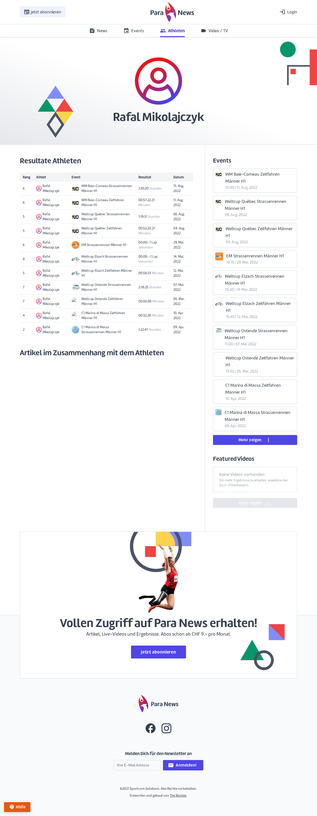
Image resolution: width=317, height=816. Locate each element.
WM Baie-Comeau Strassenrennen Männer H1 (106, 188)
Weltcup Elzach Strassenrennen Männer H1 (104, 259)
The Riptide (178, 795)
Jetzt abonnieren (158, 652)
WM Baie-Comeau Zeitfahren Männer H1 (102, 202)
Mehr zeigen (254, 440)
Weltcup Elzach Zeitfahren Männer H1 (106, 273)
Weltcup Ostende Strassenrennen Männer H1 (106, 287)
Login (288, 12)
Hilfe (17, 807)
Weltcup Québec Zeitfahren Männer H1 (101, 230)
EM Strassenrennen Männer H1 (103, 245)
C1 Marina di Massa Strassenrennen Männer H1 (101, 329)
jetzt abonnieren (42, 12)
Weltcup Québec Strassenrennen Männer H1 (105, 216)
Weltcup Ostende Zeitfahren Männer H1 (102, 301)
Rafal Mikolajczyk (51, 188)
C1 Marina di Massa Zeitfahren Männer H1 (103, 315)
